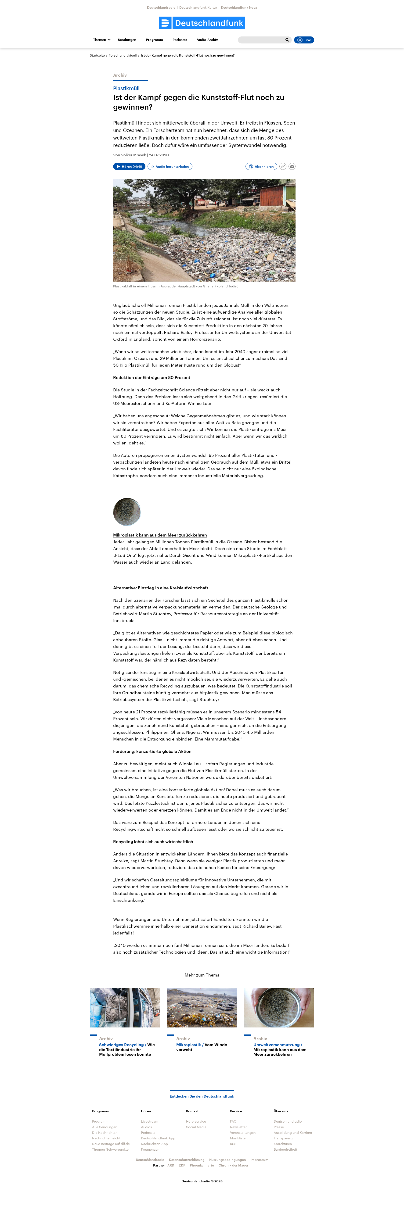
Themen (99, 39)
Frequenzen (150, 1149)
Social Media (196, 1127)
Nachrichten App (154, 1144)
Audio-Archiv (207, 39)
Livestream (149, 1121)
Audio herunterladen (172, 166)
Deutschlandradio (161, 7)
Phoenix (196, 1165)
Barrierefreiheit (285, 1149)
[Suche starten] (287, 39)
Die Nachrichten (105, 1132)
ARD (170, 1165)
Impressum (259, 1160)
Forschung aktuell (123, 55)
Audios (146, 1127)
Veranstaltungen (243, 1132)
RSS (233, 1144)
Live (307, 40)
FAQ (233, 1121)
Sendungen (127, 39)
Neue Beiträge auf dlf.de (111, 1144)
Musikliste (237, 1138)
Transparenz (283, 1138)
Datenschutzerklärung (187, 1160)
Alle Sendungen (104, 1127)
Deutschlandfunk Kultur (198, 7)
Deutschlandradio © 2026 (202, 1181)
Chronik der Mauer (234, 1165)
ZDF (182, 1165)
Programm (154, 39)
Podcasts (180, 39)
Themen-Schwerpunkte (110, 1149)
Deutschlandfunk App (158, 1138)
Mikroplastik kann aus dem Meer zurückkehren (160, 534)
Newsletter (238, 1127)
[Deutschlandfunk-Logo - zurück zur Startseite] (202, 23)
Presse (279, 1127)
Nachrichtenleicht (106, 1138)
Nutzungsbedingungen (227, 1160)
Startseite (97, 55)
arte (211, 1165)
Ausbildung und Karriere (293, 1132)
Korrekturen (283, 1144)
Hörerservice (196, 1121)
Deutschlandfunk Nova (239, 7)
